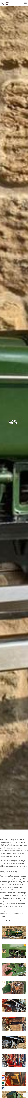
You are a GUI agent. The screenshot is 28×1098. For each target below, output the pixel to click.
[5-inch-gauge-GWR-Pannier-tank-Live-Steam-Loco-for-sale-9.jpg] (14, 1079)
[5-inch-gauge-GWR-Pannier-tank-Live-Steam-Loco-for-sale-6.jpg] (14, 1024)
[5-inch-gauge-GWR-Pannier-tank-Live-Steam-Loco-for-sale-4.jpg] (14, 988)
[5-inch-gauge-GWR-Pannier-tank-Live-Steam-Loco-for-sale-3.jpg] (14, 970)
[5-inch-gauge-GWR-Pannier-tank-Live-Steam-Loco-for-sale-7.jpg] (14, 1043)
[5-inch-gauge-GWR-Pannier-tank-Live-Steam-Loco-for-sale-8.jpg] (14, 1061)
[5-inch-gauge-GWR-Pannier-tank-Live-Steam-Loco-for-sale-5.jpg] (14, 1006)
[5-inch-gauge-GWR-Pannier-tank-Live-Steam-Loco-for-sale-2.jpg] (14, 951)
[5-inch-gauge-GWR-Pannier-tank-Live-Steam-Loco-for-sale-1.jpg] (14, 933)
